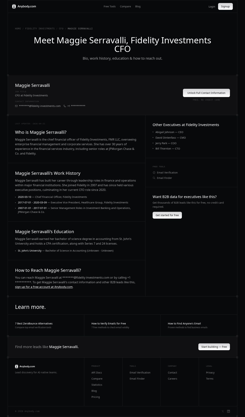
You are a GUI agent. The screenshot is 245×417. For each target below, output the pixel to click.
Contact (172, 372)
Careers (172, 378)
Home (18, 28)
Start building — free (214, 346)
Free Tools (110, 6)
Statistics (96, 384)
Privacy (210, 372)
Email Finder (164, 178)
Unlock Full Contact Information (206, 93)
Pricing (95, 397)
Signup (225, 6)
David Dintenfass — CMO (171, 137)
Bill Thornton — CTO (168, 148)
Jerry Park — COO (166, 143)
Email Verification (167, 172)
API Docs (96, 372)
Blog (138, 6)
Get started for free (167, 215)
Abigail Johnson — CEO (169, 132)
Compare (125, 6)
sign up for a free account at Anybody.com (44, 287)
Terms (209, 378)
